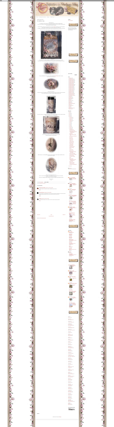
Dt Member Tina (71, 92)
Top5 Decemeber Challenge (72, 154)
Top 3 (69, 106)
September (71, 120)
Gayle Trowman (70, 334)
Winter (70, 157)
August (70, 121)
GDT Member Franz (71, 94)
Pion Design (70, 100)
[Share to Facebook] (47, 182)
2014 (69, 115)
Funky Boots (70, 133)
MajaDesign (70, 234)
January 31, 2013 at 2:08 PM (47, 192)
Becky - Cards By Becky (72, 183)
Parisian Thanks (71, 143)
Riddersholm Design (71, 103)
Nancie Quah (69, 398)
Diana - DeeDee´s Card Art (72, 201)
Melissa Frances (71, 239)
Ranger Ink (70, 248)
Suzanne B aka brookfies (42, 187)
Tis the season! (71, 149)
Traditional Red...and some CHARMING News (72, 160)
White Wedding (71, 145)
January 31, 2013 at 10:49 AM (49, 187)
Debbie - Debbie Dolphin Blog (72, 195)
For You (70, 148)
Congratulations (71, 144)
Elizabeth (40, 198)
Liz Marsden (69, 332)
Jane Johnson (69, 337)
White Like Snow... (71, 150)
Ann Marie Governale (70, 355)
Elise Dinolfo (69, 344)
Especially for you (71, 142)
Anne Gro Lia (69, 382)
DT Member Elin (71, 83)
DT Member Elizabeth (71, 84)
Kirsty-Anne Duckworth (70, 401)
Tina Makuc (69, 367)
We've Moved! (70, 237)
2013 (69, 116)
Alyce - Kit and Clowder (72, 177)
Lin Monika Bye (70, 384)
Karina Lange (69, 324)
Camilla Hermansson (70, 369)
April (70, 125)
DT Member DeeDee (71, 82)
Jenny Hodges (69, 364)
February (71, 127)
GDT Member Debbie (71, 93)
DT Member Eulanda (71, 85)
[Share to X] (46, 182)
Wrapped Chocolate (71, 162)
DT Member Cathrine (71, 80)
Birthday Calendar (71, 147)
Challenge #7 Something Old (73, 164)
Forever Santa (71, 161)
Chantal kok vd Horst (70, 366)
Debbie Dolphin (70, 400)
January (71, 128)
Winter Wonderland (71, 155)
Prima (69, 101)
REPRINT (70, 102)
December (71, 117)
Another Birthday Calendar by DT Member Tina (73, 132)
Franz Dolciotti (69, 379)
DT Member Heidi (71, 86)
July (70, 122)
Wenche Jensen (69, 359)
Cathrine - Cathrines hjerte (72, 189)
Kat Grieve (69, 403)
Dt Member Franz (71, 91)
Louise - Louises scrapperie (72, 291)
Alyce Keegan (69, 394)
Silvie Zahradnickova (70, 347)
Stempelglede (70, 105)
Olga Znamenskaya (70, 353)
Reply (40, 200)
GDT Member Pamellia (71, 95)
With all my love (71, 158)
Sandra (54, 26)
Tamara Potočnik (70, 335)
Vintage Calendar (71, 141)
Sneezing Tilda (71, 139)
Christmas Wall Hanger (72, 153)
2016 (69, 113)
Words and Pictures (41, 192)
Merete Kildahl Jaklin (70, 325)
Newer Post (38, 214)
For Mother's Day (71, 129)
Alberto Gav (69, 358)
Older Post (64, 214)
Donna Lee (69, 317)
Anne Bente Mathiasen (70, 327)
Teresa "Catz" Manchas (70, 373)
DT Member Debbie (71, 81)
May (70, 124)
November (71, 118)
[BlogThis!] (45, 182)
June (70, 123)
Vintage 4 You (71, 140)
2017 (69, 112)
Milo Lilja (69, 397)
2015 (69, 114)
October (71, 119)
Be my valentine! (74, 271)
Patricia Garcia (69, 404)
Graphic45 (70, 96)
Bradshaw (71, 319)
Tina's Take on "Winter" (72, 156)
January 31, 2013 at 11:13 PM (45, 198)
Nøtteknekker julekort (71, 232)
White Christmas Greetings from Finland (72, 152)
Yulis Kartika (69, 385)
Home (51, 214)
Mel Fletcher (69, 342)
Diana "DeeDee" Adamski (71, 356)
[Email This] (44, 182)
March (70, 126)
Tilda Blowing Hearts (72, 146)
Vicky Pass (69, 370)
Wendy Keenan (69, 388)
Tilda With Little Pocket (72, 130)
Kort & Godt (70, 231)
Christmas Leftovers (71, 163)
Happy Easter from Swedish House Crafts (74, 304)
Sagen (69, 104)
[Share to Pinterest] (48, 182)
